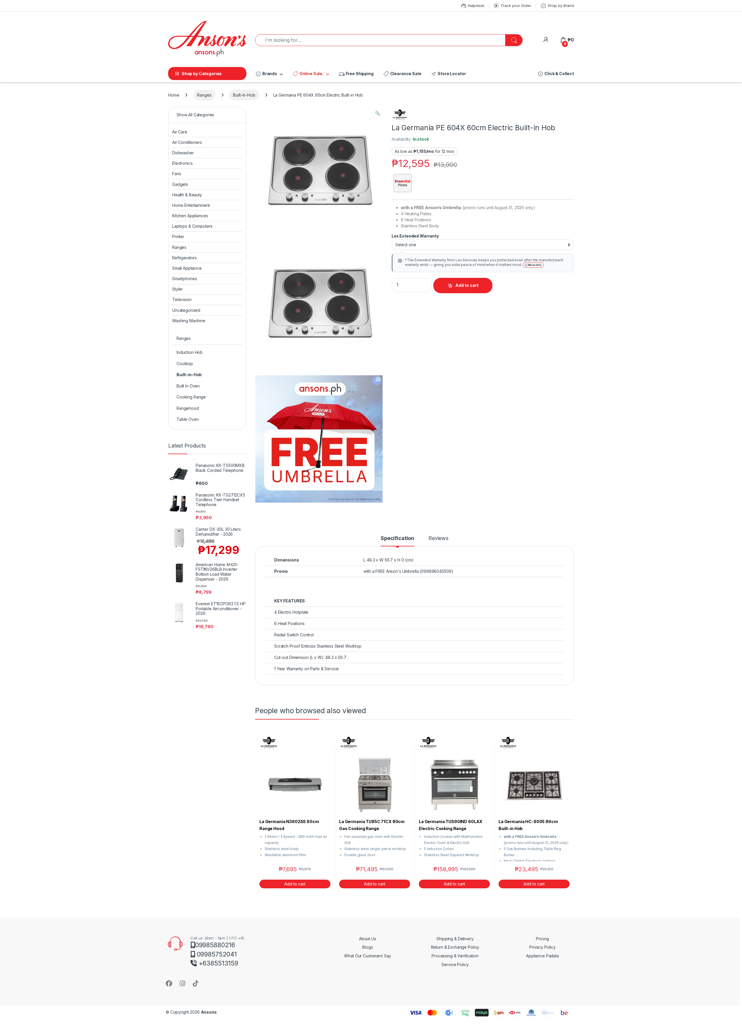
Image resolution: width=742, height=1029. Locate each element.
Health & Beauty (187, 194)
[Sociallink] (169, 983)
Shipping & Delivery (455, 938)
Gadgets (180, 184)
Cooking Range (191, 396)
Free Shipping (356, 74)
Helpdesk (472, 6)
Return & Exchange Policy (455, 947)
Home (173, 95)
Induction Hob (190, 352)
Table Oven (188, 419)
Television (182, 299)
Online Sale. (307, 74)
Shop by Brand (557, 6)
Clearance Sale (402, 74)
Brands (266, 74)
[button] (377, 113)
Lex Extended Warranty (416, 235)
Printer (178, 236)
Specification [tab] (397, 538)
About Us (367, 938)
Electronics (182, 163)
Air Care (179, 131)
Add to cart (467, 285)
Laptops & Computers (192, 226)
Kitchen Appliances (190, 215)
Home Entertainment (191, 205)
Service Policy (454, 964)
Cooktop (185, 363)
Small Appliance (187, 268)
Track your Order (512, 6)
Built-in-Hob (244, 95)
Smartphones (184, 278)
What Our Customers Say (367, 955)
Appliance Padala (542, 955)
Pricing (542, 938)
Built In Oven (188, 385)
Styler (177, 289)
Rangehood (188, 408)
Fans (176, 173)
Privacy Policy (542, 947)
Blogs (367, 947)
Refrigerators (184, 257)
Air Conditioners (187, 142)
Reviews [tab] (438, 538)
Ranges (204, 95)
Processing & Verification (455, 955)
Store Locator (448, 74)
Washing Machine (188, 320)
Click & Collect (555, 74)
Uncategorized (186, 310)
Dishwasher (183, 152)
